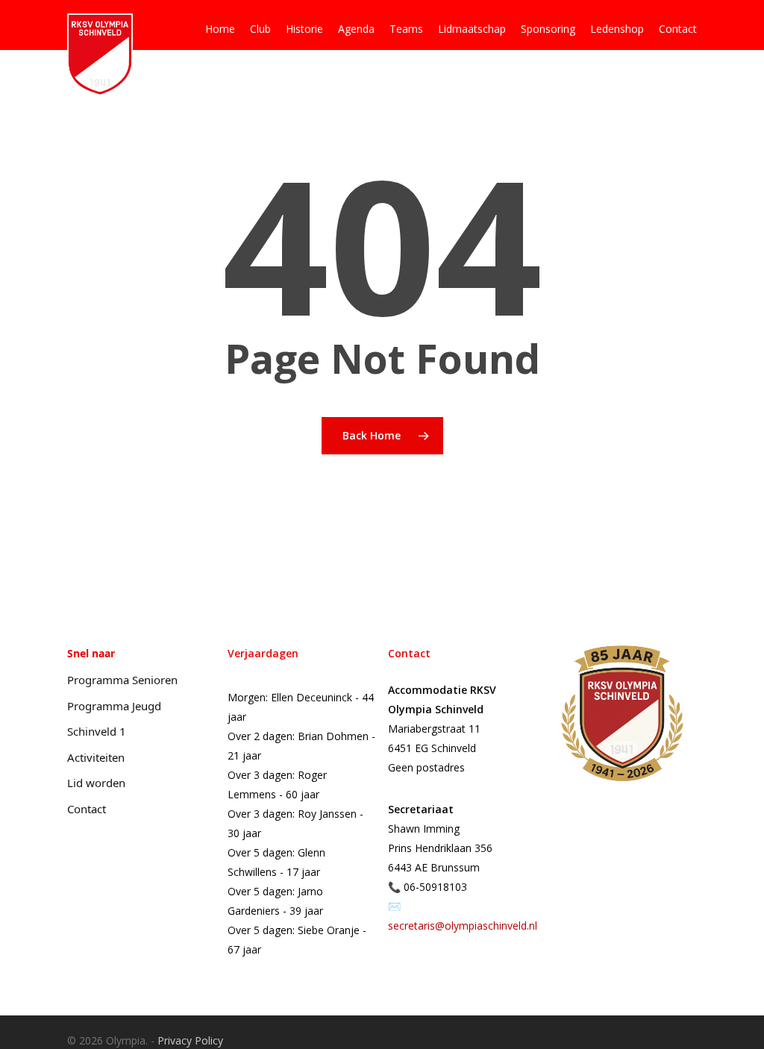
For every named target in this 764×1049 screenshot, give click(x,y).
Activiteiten (96, 757)
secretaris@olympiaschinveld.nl (462, 925)
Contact (86, 808)
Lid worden (96, 782)
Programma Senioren (122, 679)
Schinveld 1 (96, 731)
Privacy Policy (190, 1040)
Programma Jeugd (114, 705)
